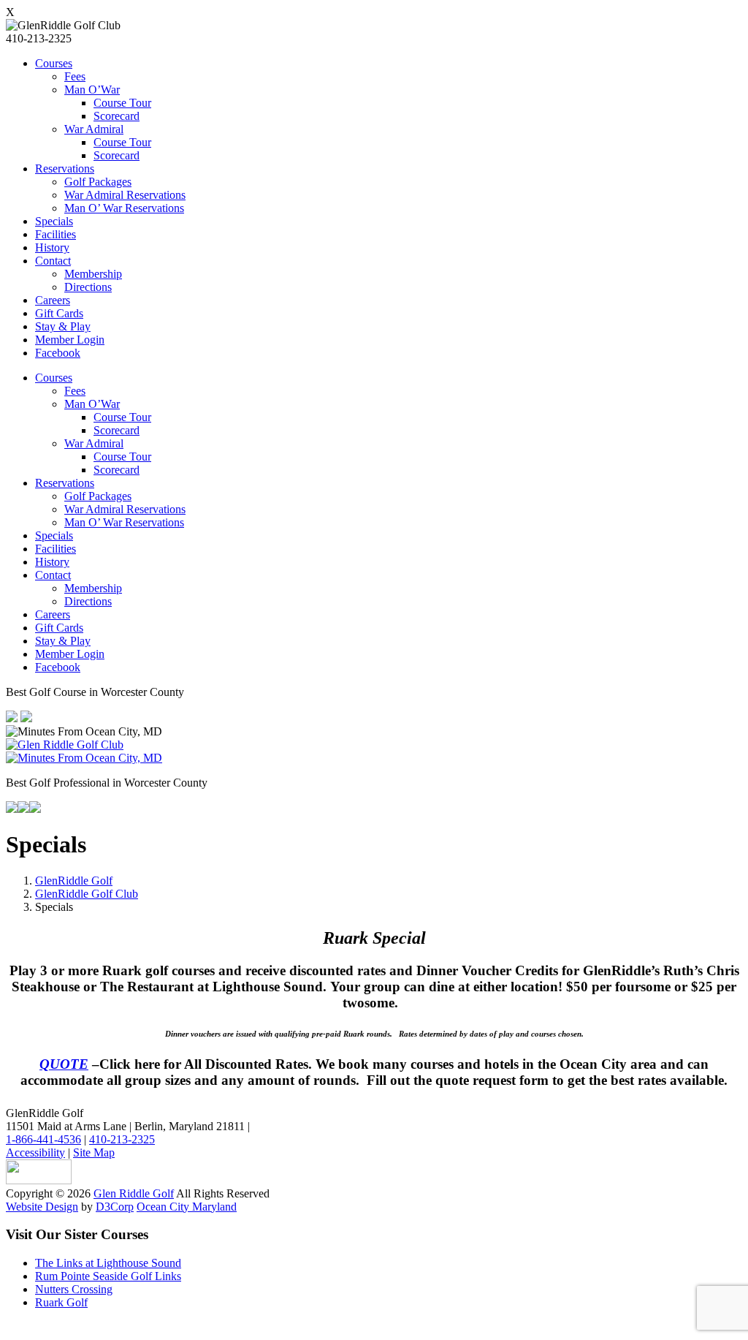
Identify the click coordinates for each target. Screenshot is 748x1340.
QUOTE (63, 1064)
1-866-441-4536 (43, 1139)
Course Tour (122, 102)
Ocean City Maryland (187, 1206)
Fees (74, 76)
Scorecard (117, 116)
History (52, 247)
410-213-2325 (122, 1139)
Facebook (57, 353)
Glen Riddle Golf (134, 1193)
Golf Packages (97, 181)
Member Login (69, 339)
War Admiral (93, 129)
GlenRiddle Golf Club (86, 893)
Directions (88, 287)
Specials (54, 221)
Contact (53, 260)
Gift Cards (59, 313)
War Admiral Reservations (125, 195)
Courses (53, 63)
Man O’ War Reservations (124, 208)
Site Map (94, 1152)
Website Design (42, 1206)
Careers (52, 300)
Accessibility (35, 1152)
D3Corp (115, 1206)
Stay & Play (63, 326)
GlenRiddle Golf (73, 880)
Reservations (64, 168)
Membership (93, 274)
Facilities (55, 234)
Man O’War (92, 89)
